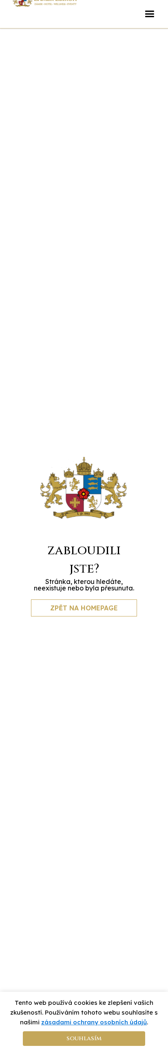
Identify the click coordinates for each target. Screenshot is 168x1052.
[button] (149, 14)
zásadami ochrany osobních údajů (94, 1022)
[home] (45, 7)
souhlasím (84, 1038)
